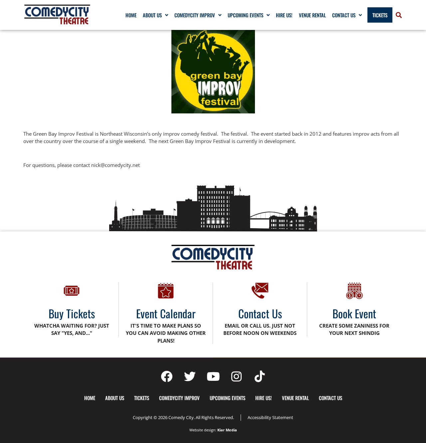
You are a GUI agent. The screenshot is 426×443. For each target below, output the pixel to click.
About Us (152, 15)
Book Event (354, 313)
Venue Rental (312, 15)
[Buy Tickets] (71, 290)
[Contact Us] (260, 290)
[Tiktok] (259, 376)
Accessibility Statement (270, 417)
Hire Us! (284, 15)
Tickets (379, 15)
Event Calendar (166, 313)
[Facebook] (166, 376)
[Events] (165, 290)
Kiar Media (227, 429)
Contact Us (343, 15)
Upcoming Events (245, 15)
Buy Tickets (72, 313)
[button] (399, 15)
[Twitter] (189, 376)
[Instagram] (236, 376)
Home (130, 15)
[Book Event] (354, 290)
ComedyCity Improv (194, 15)
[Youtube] (213, 376)
